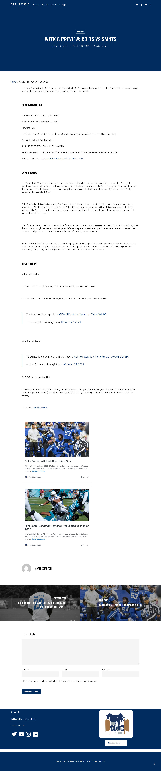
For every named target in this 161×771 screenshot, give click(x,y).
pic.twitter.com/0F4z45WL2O (89, 314)
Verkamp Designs (98, 761)
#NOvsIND (65, 314)
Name (25, 669)
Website (106, 669)
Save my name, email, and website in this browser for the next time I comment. (61, 681)
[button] (116, 743)
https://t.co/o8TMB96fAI (115, 356)
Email (65, 669)
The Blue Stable (20, 4)
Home (13, 82)
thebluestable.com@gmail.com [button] (23, 719)
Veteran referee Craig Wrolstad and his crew (62, 158)
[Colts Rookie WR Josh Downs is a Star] (120, 603)
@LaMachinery (92, 356)
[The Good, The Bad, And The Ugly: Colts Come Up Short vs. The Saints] (40, 603)
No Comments (101, 46)
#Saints (77, 356)
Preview (80, 32)
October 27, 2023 (71, 322)
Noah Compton (61, 46)
